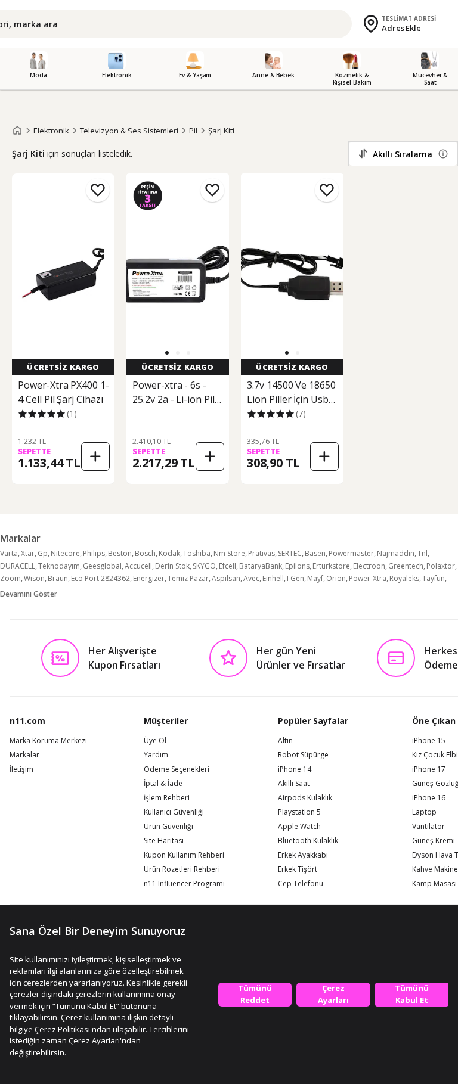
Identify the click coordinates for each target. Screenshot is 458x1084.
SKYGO (204, 566)
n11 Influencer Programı (184, 884)
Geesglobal (102, 566)
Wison (34, 578)
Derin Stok (172, 566)
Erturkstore (331, 566)
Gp (43, 553)
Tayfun (433, 578)
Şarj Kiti (221, 130)
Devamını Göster (28, 594)
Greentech (405, 566)
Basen (315, 553)
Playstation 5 (299, 812)
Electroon (369, 566)
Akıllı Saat (294, 783)
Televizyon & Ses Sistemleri (129, 130)
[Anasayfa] (17, 130)
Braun (58, 578)
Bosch (145, 553)
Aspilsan (226, 578)
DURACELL (17, 566)
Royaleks (404, 578)
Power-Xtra (367, 578)
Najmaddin (395, 553)
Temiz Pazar (188, 578)
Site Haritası (164, 841)
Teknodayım (59, 566)
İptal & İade (163, 783)
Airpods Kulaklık (305, 798)
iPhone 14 (294, 769)
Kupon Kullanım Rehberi (184, 855)
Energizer (149, 578)
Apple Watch (299, 826)
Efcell (227, 566)
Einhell (273, 578)
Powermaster (351, 553)
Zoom (10, 578)
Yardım (156, 755)
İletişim (21, 769)
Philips (94, 553)
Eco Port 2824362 (100, 578)
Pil (193, 130)
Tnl (422, 553)
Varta (9, 553)
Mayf (315, 578)
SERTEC (290, 553)
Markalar (24, 755)
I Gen (295, 578)
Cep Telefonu (300, 884)
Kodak (169, 553)
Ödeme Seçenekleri (176, 769)
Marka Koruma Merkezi (48, 741)
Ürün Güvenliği (168, 826)
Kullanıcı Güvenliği (174, 812)
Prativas (261, 553)
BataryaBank (260, 566)
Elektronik (51, 130)
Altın (285, 741)
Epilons (297, 566)
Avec (251, 578)
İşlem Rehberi (167, 798)
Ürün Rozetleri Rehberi (182, 869)
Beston (120, 553)
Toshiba (197, 553)
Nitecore (65, 553)
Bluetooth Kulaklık (308, 841)
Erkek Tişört (297, 869)
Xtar (28, 553)
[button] (167, 353)
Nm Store (229, 553)
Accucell (138, 566)
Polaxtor (440, 566)
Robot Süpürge (303, 755)
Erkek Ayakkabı (303, 855)
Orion (336, 578)
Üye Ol (155, 741)
